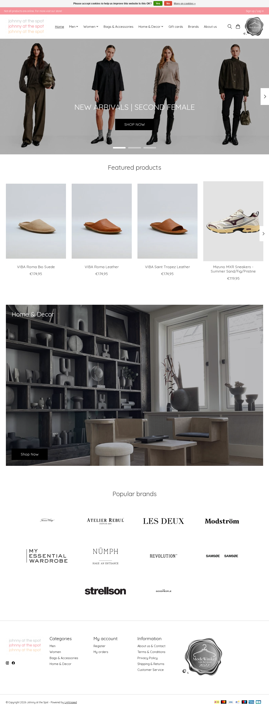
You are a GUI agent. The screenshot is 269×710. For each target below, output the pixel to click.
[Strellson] (105, 591)
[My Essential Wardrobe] (47, 556)
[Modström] (222, 521)
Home (59, 27)
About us (210, 27)
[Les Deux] (163, 521)
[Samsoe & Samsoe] (222, 556)
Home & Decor (60, 664)
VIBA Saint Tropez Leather (167, 266)
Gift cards (176, 27)
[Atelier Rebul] (105, 521)
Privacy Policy (147, 658)
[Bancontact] (237, 702)
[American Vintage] (47, 521)
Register (99, 646)
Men (52, 646)
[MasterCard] (223, 702)
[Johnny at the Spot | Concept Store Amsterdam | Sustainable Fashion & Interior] (26, 26)
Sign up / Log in (255, 11)
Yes (158, 3)
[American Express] (251, 702)
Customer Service (150, 670)
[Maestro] (244, 702)
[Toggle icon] (230, 26)
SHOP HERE (134, 124)
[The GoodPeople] (163, 591)
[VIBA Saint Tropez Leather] (167, 221)
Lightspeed (71, 702)
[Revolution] (163, 556)
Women (55, 652)
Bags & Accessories (118, 27)
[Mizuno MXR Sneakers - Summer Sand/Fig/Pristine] (233, 221)
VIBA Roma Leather (101, 266)
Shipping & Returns (150, 664)
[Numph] (105, 556)
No (168, 3)
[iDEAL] (216, 702)
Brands (193, 27)
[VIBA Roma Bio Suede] (36, 221)
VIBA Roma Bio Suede (36, 266)
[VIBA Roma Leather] (102, 221)
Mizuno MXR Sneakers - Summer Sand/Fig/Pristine (233, 268)
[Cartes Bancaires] (258, 702)
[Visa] (230, 702)
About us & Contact (151, 646)
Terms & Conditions (151, 652)
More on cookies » (185, 3)
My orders (101, 652)
